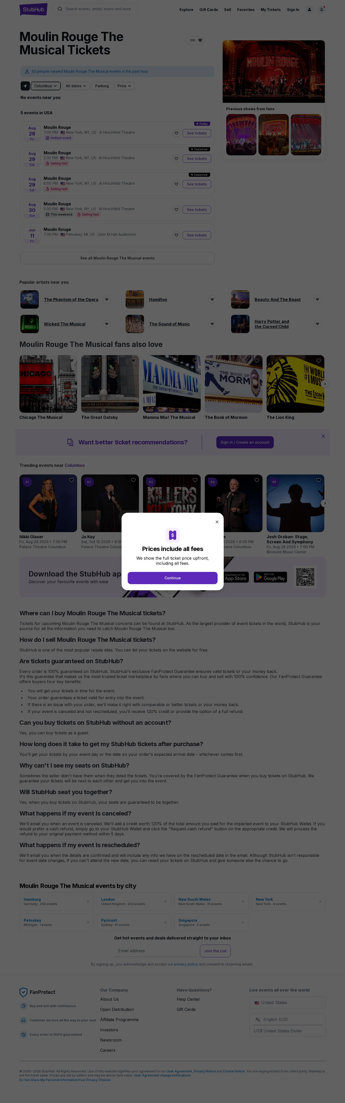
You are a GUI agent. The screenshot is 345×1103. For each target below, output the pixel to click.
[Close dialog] (217, 522)
